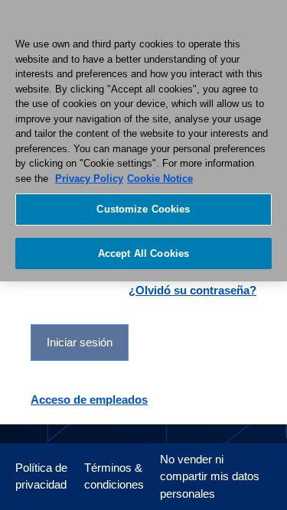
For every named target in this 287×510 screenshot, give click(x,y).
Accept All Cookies (143, 253)
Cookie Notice (160, 178)
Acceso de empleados (89, 399)
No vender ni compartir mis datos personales (209, 476)
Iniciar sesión (80, 342)
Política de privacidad (41, 476)
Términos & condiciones (114, 476)
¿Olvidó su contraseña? (192, 290)
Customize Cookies (143, 209)
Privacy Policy (89, 178)
